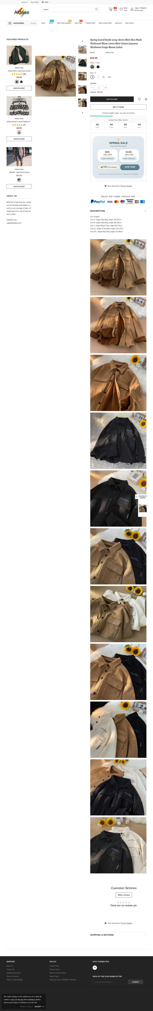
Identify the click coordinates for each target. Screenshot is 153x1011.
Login (137, 8)
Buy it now (118, 107)
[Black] (21, 82)
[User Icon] (132, 9)
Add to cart (19, 88)
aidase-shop (19, 68)
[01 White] (19, 132)
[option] (55, 76)
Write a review (124, 895)
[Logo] (22, 12)
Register (143, 8)
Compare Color (68, 93)
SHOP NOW (130, 167)
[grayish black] (19, 180)
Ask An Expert (126, 186)
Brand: (92, 52)
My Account (139, 10)
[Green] (17, 82)
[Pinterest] (95, 968)
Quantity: (93, 83)
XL (104, 77)
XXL (109, 77)
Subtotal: (93, 92)
